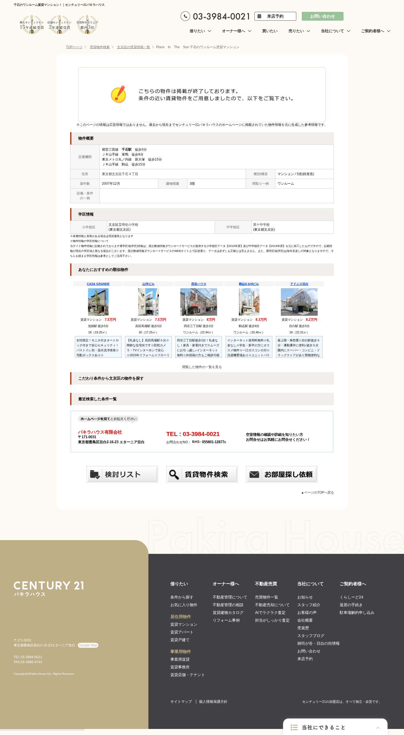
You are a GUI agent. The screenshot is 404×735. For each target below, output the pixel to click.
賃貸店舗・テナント (187, 675)
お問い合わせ (322, 16)
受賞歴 (303, 628)
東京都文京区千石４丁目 (120, 174)
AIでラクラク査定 (270, 612)
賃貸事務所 (180, 667)
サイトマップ (181, 701)
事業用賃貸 (180, 659)
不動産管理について (230, 597)
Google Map (88, 645)
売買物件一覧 (266, 597)
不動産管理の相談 (228, 605)
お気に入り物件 (183, 605)
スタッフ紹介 (308, 605)
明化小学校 (130, 225)
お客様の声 (307, 612)
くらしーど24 (351, 597)
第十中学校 (261, 225)
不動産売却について (272, 605)
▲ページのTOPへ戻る (317, 492)
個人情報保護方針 (213, 701)
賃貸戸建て (180, 640)
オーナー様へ (226, 583)
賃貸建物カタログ (228, 612)
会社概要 (305, 620)
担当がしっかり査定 (272, 620)
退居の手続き (351, 605)
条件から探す (181, 597)
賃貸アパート (181, 632)
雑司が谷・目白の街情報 (318, 643)
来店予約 (275, 16)
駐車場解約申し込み (357, 612)
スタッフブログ (310, 635)
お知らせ (305, 597)
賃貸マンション (183, 624)
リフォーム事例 (226, 620)
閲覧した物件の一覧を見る (202, 367)
